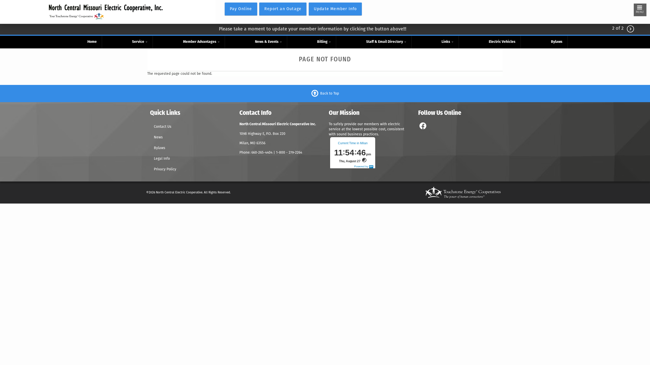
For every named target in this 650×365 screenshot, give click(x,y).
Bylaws (556, 42)
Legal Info (162, 158)
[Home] (105, 12)
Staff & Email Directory (385, 42)
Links (446, 42)
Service (138, 42)
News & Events (267, 42)
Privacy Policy (165, 169)
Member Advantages (200, 42)
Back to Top (329, 93)
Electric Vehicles (502, 42)
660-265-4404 (262, 152)
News (158, 137)
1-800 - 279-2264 (289, 152)
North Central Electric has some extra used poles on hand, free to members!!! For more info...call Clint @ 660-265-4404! (312, 30)
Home (92, 42)
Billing (322, 42)
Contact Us (162, 126)
